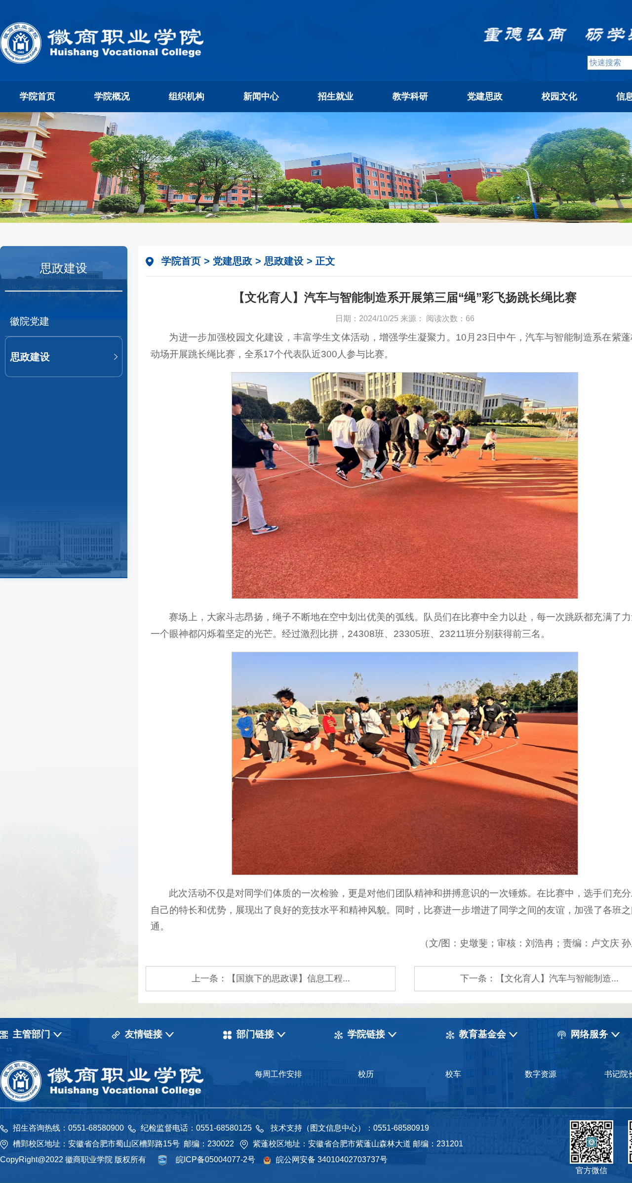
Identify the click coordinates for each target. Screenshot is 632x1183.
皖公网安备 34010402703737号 (332, 1159)
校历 (366, 1074)
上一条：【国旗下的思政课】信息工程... (271, 978)
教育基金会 (482, 1034)
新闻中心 (261, 96)
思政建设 (30, 356)
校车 (453, 1074)
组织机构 (186, 96)
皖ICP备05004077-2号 (215, 1159)
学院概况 (112, 96)
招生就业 (336, 96)
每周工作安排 (278, 1074)
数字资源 (540, 1074)
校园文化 (559, 96)
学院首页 (37, 96)
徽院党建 (29, 321)
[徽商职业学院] (102, 61)
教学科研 (410, 96)
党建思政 (485, 96)
